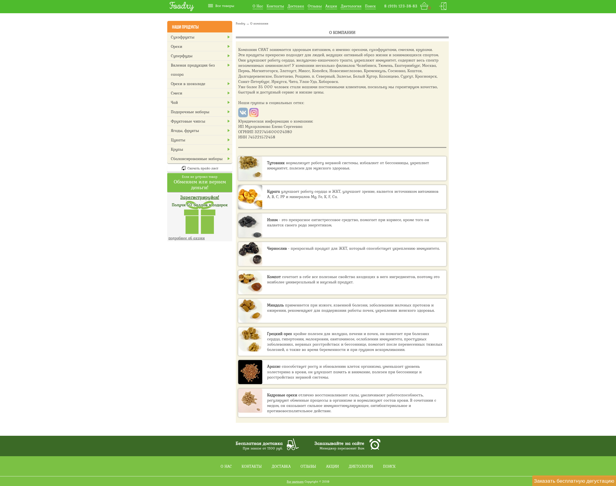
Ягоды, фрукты (185, 130)
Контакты (275, 6)
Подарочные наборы (190, 112)
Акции (331, 6)
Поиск (370, 6)
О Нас (258, 6)
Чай (174, 102)
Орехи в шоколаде (188, 84)
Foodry (240, 23)
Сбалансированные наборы (197, 159)
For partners (295, 481)
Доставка (296, 6)
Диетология (351, 6)
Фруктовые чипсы (188, 121)
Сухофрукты (182, 37)
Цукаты (178, 140)
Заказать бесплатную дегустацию (574, 480)
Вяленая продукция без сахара (193, 69)
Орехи (176, 46)
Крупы (177, 149)
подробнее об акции (186, 238)
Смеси (176, 93)
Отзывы (315, 6)
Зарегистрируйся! (199, 197)
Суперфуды (181, 56)
